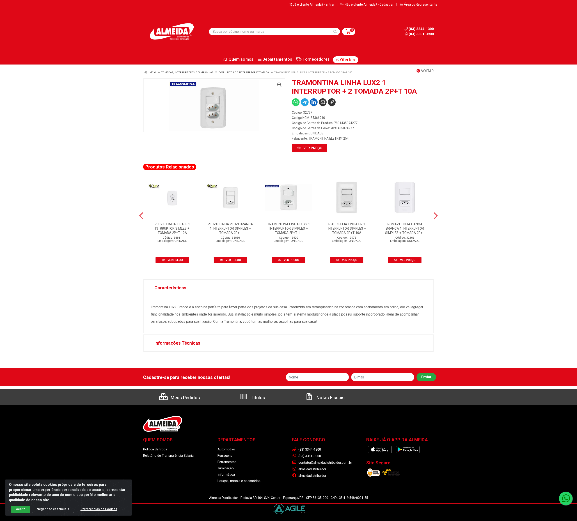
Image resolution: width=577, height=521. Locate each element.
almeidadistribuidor (312, 469)
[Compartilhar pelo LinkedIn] (314, 102)
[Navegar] (141, 216)
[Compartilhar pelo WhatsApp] (296, 102)
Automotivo (226, 449)
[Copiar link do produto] (332, 102)
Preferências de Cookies (98, 509)
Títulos (257, 397)
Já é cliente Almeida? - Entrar (313, 4)
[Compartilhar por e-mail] (323, 102)
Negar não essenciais (53, 509)
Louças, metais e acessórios (239, 481)
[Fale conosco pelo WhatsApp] (565, 498)
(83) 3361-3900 (421, 34)
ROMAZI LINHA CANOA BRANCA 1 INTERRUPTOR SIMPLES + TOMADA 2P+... (405, 228)
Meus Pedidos (184, 397)
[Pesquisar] (335, 31)
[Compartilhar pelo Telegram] (305, 102)
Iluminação (226, 468)
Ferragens (225, 456)
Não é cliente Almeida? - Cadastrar (369, 4)
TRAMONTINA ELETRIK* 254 (328, 138)
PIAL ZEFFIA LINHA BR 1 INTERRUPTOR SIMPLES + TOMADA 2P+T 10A (346, 228)
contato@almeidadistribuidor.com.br (325, 463)
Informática (226, 475)
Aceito (20, 509)
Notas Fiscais (330, 397)
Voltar (427, 71)
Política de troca (155, 449)
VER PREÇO (312, 148)
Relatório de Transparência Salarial (168, 456)
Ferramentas (227, 462)
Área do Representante (420, 4)
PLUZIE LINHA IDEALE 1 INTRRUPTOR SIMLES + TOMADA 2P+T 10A (172, 228)
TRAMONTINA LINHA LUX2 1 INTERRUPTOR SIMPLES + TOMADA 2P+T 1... (288, 228)
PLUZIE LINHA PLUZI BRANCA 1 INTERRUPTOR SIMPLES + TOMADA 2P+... (230, 228)
